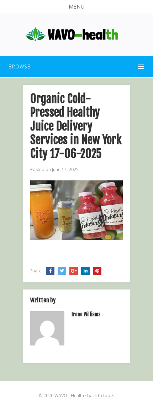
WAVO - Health (69, 396)
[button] (76, 7)
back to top (99, 396)
